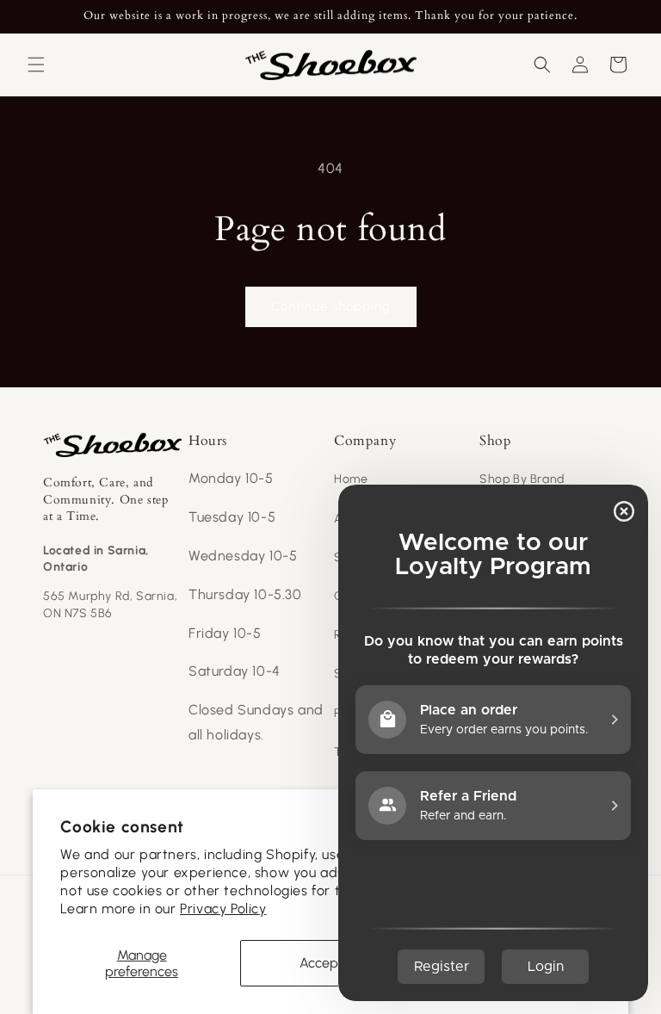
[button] (36, 64)
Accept (321, 963)
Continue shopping (331, 306)
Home (351, 479)
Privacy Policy (223, 908)
